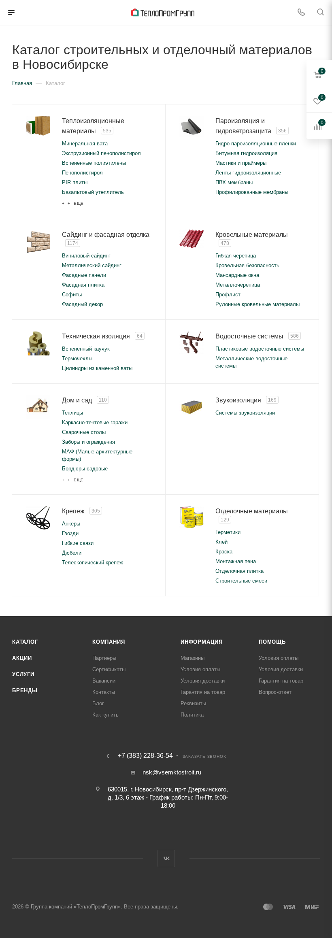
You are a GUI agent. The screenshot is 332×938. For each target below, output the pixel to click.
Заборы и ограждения (88, 442)
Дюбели (71, 553)
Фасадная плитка (83, 285)
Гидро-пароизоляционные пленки (255, 143)
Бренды (25, 690)
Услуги (23, 674)
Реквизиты (193, 703)
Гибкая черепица (235, 256)
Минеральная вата (85, 143)
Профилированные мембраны (251, 192)
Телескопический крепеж (92, 562)
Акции (22, 658)
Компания (108, 642)
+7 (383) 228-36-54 (145, 756)
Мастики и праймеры (240, 163)
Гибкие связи (78, 543)
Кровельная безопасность (247, 265)
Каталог (25, 642)
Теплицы (72, 413)
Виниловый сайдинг (86, 256)
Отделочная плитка (239, 571)
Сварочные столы (84, 432)
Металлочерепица (237, 285)
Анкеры (71, 524)
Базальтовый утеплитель (93, 192)
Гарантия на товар (203, 692)
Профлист (227, 294)
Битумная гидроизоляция (246, 153)
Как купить (105, 715)
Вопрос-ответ (275, 692)
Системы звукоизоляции (245, 413)
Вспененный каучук (86, 349)
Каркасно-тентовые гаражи (95, 422)
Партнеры (104, 658)
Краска (223, 552)
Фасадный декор (82, 304)
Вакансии (103, 681)
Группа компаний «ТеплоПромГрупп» (76, 907)
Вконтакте (166, 858)
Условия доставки (203, 681)
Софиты (72, 294)
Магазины (192, 658)
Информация (202, 642)
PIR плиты (74, 182)
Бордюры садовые (85, 469)
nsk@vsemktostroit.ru (172, 772)
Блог (98, 703)
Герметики (227, 532)
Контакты (103, 692)
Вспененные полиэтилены (94, 163)
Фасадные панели (84, 275)
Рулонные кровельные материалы (257, 304)
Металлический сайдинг (91, 265)
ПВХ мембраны (234, 182)
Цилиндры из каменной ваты (97, 368)
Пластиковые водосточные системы (259, 349)
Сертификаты (109, 669)
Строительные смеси (241, 581)
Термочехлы (77, 358)
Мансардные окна (237, 275)
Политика (192, 715)
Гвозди (70, 533)
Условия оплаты (200, 669)
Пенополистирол (82, 173)
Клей (221, 542)
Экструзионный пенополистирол (101, 153)
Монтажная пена (235, 561)
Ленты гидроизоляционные (248, 173)
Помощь (272, 642)
